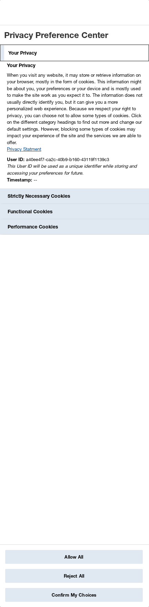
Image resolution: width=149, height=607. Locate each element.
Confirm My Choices (74, 595)
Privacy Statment (24, 149)
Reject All (74, 576)
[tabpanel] (75, 124)
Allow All (73, 557)
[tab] (74, 52)
